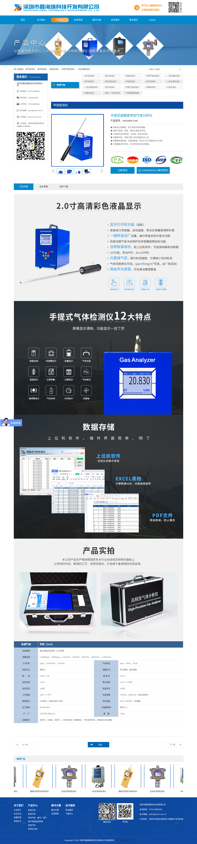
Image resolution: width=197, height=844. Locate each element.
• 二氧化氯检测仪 (173, 81)
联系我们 (133, 20)
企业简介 (17, 810)
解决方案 (96, 20)
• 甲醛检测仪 (150, 87)
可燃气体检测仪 (68, 69)
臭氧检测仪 (54, 69)
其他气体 (32, 825)
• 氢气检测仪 (109, 87)
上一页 (25, 745)
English (152, 20)
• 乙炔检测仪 (171, 87)
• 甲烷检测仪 (130, 81)
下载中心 (69, 814)
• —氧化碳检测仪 (173, 76)
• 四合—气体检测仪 (112, 93)
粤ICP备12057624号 (124, 840)
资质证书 (17, 821)
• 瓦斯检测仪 (89, 93)
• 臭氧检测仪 (130, 76)
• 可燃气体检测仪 (152, 76)
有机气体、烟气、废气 (37, 818)
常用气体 (32, 810)
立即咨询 (122, 170)
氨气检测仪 (42, 69)
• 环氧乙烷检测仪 (132, 87)
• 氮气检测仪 (89, 81)
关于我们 (41, 20)
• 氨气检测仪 (109, 76)
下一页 (172, 745)
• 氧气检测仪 (89, 76)
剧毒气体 (32, 814)
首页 (23, 20)
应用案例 (55, 814)
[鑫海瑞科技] (56, 7)
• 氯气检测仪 (150, 81)
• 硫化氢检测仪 (110, 81)
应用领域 (78, 20)
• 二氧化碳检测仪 (91, 87)
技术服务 (115, 20)
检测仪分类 (32, 829)
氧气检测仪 (30, 69)
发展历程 (17, 817)
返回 (100, 745)
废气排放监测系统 (35, 821)
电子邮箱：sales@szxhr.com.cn (153, 814)
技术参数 (43, 186)
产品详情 (23, 186)
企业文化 (17, 814)
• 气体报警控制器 (132, 93)
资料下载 (64, 186)
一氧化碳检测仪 (83, 69)
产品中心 (59, 20)
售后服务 (69, 810)
